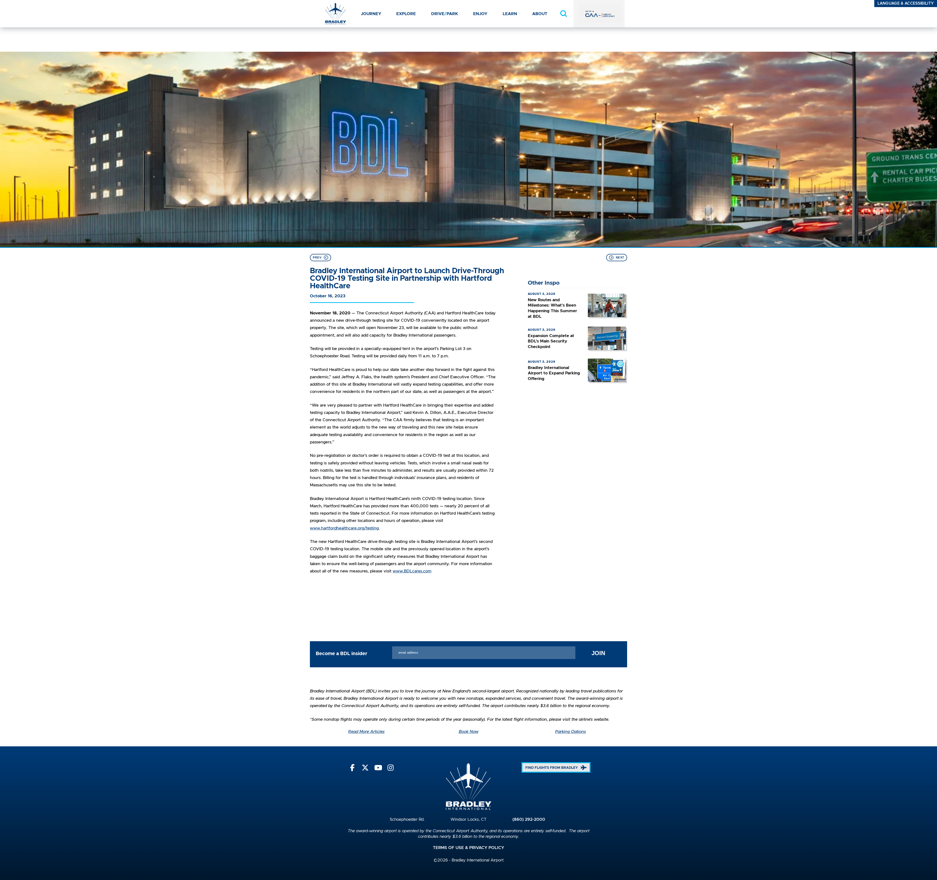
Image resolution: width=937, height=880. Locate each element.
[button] (563, 13)
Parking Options (570, 732)
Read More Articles (366, 732)
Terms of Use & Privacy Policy (468, 848)
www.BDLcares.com (412, 571)
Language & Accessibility (905, 3)
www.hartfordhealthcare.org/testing (344, 528)
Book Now (469, 732)
